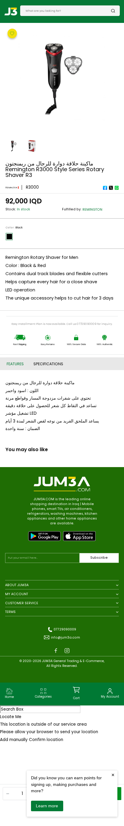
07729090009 (65, 629)
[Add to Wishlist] (12, 33)
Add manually (14, 740)
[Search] (113, 10)
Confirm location (46, 740)
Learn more (47, 805)
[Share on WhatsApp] (116, 188)
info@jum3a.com (65, 637)
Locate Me (10, 717)
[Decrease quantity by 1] (7, 793)
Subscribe (99, 557)
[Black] (9, 236)
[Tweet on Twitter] (111, 188)
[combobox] (68, 11)
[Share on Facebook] (105, 188)
